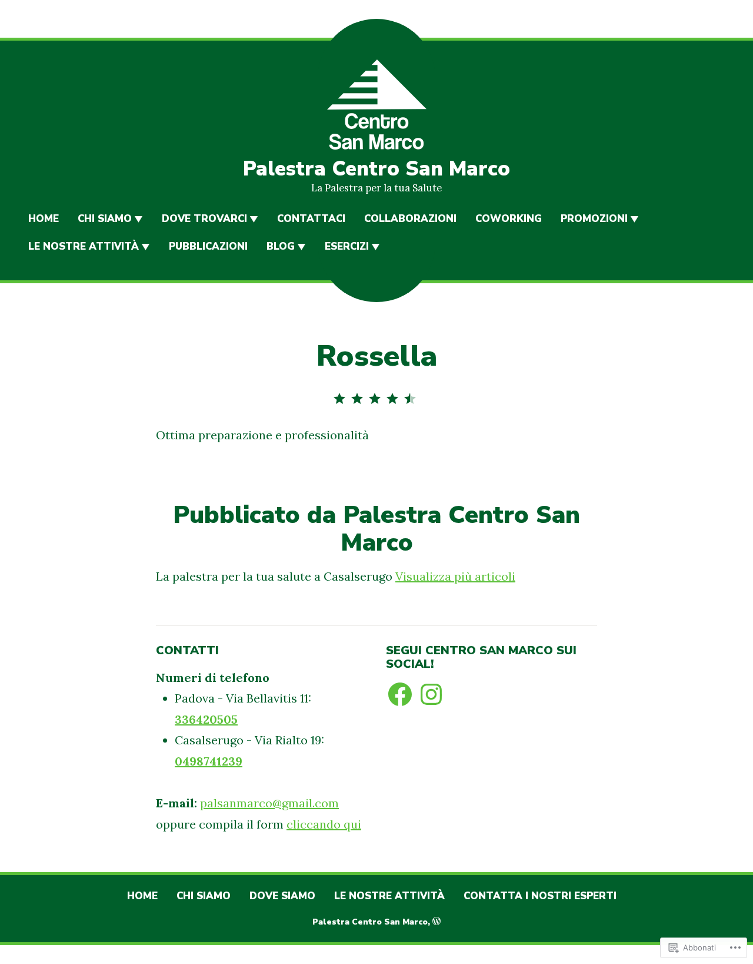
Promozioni (594, 219)
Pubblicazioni (208, 246)
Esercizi (347, 246)
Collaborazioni (410, 219)
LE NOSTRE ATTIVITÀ (389, 896)
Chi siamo (105, 219)
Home (43, 219)
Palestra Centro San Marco (376, 169)
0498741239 (208, 761)
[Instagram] (431, 694)
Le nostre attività (83, 246)
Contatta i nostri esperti (540, 896)
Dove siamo (282, 896)
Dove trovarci (204, 219)
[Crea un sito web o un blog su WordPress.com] (436, 921)
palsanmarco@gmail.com (269, 803)
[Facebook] (400, 694)
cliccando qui (323, 824)
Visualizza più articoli (455, 576)
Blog (280, 246)
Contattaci (311, 219)
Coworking (508, 219)
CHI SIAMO (203, 896)
